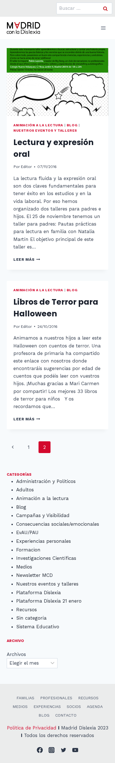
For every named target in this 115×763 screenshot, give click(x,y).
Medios (24, 567)
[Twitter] (64, 750)
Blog (72, 125)
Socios (74, 706)
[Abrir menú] (103, 27)
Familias (25, 698)
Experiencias (47, 706)
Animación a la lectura (38, 125)
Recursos (26, 609)
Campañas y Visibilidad (43, 515)
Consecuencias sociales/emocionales (57, 524)
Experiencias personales (43, 541)
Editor (26, 166)
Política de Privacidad (31, 728)
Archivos (16, 654)
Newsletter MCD (34, 575)
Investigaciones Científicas (46, 558)
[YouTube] (76, 750)
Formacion (28, 550)
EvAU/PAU (27, 532)
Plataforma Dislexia (38, 592)
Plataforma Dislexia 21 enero (49, 601)
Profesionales (56, 698)
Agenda (95, 706)
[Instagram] (52, 750)
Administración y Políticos (46, 481)
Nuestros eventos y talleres (45, 130)
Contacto (65, 715)
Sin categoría (31, 618)
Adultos (25, 489)
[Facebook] (40, 750)
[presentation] (57, 82)
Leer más (26, 259)
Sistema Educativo (37, 626)
